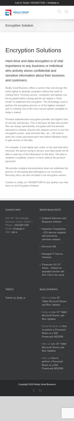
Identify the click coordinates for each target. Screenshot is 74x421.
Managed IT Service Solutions (52, 256)
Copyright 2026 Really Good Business (37, 384)
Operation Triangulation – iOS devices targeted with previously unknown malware (54, 234)
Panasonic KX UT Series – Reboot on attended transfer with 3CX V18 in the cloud (53, 269)
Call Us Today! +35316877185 (30, 3)
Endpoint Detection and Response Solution (54, 220)
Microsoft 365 (49, 246)
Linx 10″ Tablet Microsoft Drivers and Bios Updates (54, 301)
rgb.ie (14, 232)
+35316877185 (21, 225)
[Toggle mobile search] (59, 11)
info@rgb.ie (53, 3)
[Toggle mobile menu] (67, 11)
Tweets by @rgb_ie (15, 297)
